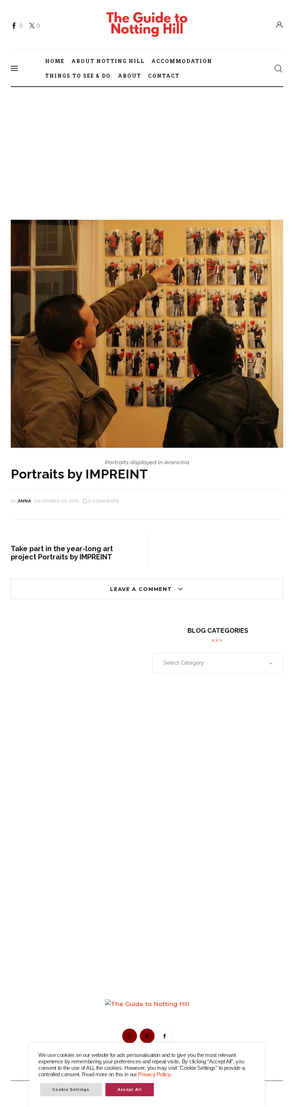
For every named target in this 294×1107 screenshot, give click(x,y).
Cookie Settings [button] (71, 1089)
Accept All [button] (130, 1089)
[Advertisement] (147, 140)
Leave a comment (142, 589)
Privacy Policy (154, 1074)
